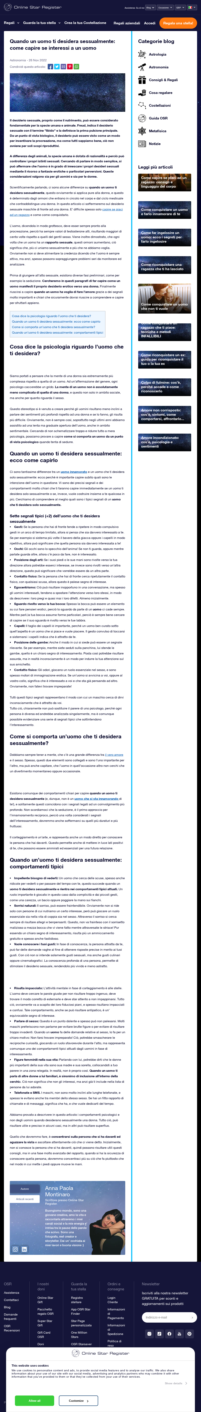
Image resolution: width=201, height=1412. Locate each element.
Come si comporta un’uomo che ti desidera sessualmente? (53, 327)
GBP (178, 7)
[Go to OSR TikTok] (159, 1333)
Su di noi (140, 8)
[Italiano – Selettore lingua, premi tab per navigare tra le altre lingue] (192, 7)
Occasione (163, 7)
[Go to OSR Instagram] (149, 1333)
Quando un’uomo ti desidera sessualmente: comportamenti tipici (57, 332)
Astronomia (18, 60)
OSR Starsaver (81, 1344)
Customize (76, 1400)
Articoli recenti (25, 1199)
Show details (173, 1383)
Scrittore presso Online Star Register (64, 1201)
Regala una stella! (178, 23)
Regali (9, 22)
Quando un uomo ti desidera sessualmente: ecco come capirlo (56, 321)
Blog (148, 7)
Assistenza (130, 8)
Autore (25, 1188)
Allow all (34, 1400)
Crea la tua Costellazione (85, 22)
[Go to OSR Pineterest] (189, 1333)
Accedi (149, 23)
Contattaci (11, 1300)
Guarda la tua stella (39, 22)
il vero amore (114, 754)
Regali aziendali (127, 23)
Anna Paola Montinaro (59, 1191)
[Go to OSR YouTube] (179, 1333)
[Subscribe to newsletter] (192, 1317)
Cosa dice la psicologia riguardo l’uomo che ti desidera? (51, 316)
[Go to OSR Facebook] (169, 1333)
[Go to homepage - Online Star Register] (32, 7)
